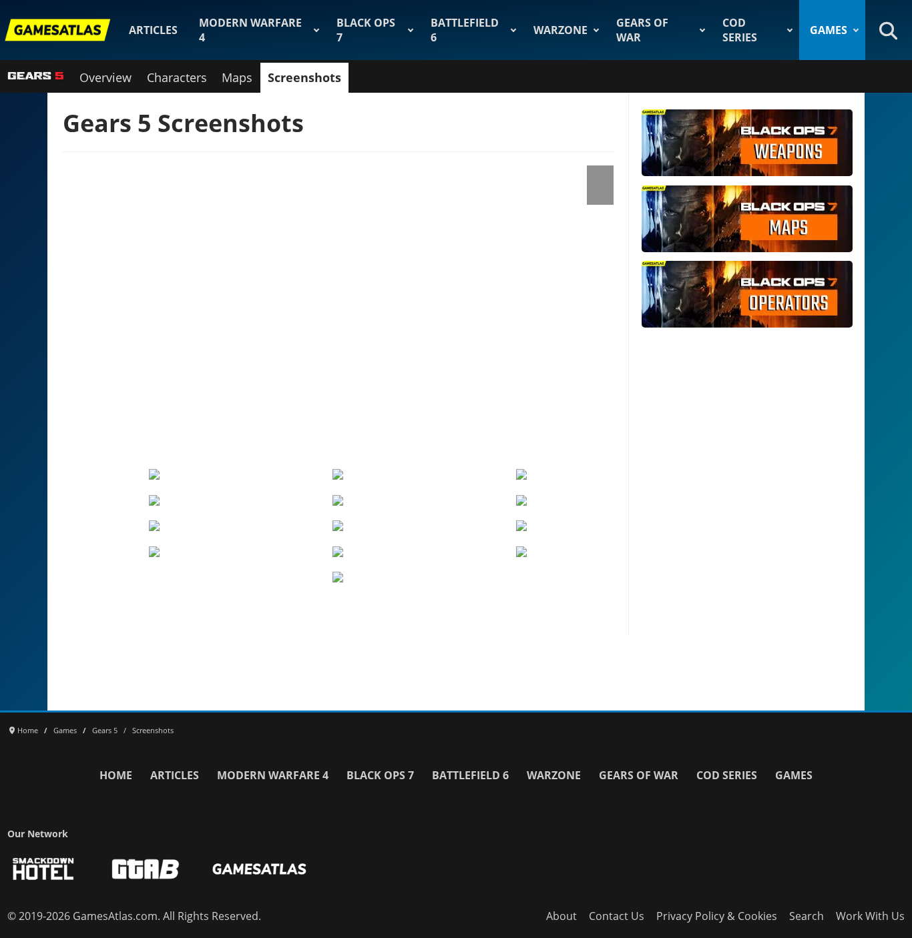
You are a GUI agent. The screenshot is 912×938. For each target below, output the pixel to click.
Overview (105, 77)
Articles (153, 30)
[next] (605, 305)
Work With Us (870, 916)
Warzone (560, 30)
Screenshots (304, 77)
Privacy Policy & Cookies (716, 916)
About (561, 916)
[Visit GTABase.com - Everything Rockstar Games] (145, 869)
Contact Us (616, 916)
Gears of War (642, 30)
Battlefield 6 (465, 30)
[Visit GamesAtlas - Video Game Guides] (259, 869)
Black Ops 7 (365, 30)
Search (806, 916)
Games (828, 30)
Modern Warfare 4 (250, 30)
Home (115, 775)
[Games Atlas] (58, 30)
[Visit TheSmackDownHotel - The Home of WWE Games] (43, 869)
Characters (177, 77)
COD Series (739, 30)
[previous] (71, 305)
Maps (237, 77)
